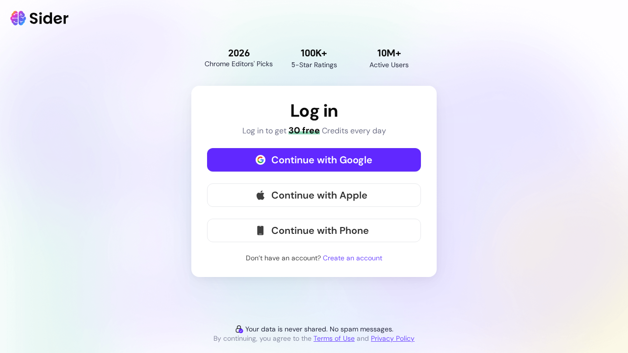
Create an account (352, 258)
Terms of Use (334, 338)
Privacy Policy (393, 338)
